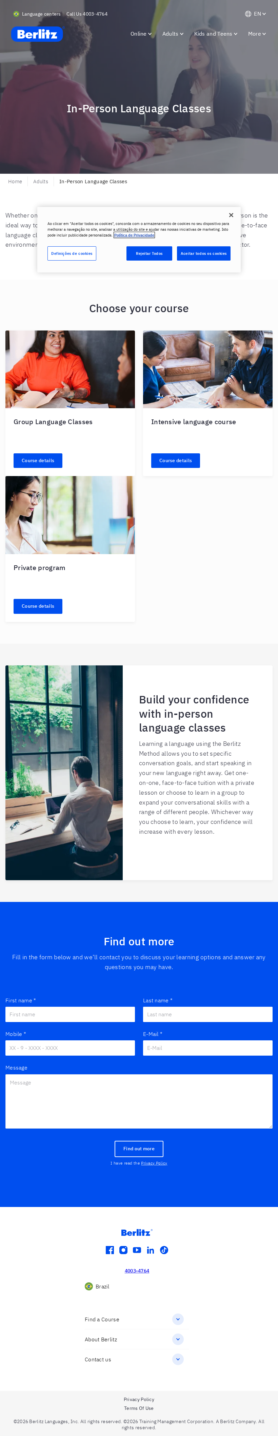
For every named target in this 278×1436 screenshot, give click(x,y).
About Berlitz (101, 1339)
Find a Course (102, 1319)
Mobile (15, 1034)
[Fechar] (231, 215)
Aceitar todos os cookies (204, 253)
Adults (40, 181)
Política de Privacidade (134, 235)
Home (15, 181)
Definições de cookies (72, 253)
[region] (139, 239)
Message (16, 1067)
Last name (158, 1000)
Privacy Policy (154, 1163)
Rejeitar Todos (149, 253)
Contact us (98, 1359)
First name (20, 1000)
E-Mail (152, 1034)
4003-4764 (137, 1271)
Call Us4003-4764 (86, 14)
